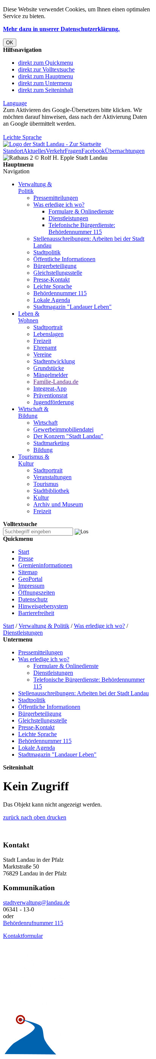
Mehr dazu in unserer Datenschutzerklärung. (61, 29)
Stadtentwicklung (54, 361)
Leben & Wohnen (28, 317)
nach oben (32, 817)
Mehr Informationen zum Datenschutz (48, 130)
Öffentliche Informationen (64, 259)
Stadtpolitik (47, 252)
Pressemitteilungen (55, 198)
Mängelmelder (50, 375)
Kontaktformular (23, 936)
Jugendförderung (53, 402)
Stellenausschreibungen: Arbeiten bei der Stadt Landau (83, 693)
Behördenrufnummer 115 (33, 923)
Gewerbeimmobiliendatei (63, 429)
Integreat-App (50, 388)
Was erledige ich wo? (58, 204)
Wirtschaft (45, 422)
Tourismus (45, 484)
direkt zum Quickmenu (45, 62)
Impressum (31, 585)
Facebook (93, 151)
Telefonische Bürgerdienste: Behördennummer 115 (81, 228)
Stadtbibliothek (51, 490)
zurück (11, 817)
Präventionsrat (50, 395)
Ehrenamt (44, 347)
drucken (55, 817)
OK (9, 42)
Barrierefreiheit (36, 613)
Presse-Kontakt (51, 279)
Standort (13, 151)
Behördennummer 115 (60, 293)
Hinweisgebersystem (43, 606)
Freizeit (42, 341)
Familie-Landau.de (55, 381)
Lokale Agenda (51, 300)
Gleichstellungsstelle (57, 272)
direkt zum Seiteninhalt (45, 90)
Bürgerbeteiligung (54, 266)
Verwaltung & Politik (44, 626)
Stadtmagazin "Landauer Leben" (72, 307)
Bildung (43, 450)
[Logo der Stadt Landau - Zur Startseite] (52, 144)
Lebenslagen (48, 334)
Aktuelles (34, 151)
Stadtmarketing (51, 443)
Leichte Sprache (22, 137)
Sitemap (27, 572)
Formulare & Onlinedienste (81, 211)
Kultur (41, 497)
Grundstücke (48, 368)
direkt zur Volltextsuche (46, 69)
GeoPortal (30, 579)
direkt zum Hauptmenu (45, 76)
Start (23, 551)
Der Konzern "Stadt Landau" (68, 436)
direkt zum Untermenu (45, 83)
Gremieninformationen (45, 565)
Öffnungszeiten (36, 592)
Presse (25, 558)
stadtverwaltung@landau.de (36, 902)
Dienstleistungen (68, 218)
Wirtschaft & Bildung (33, 412)
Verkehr (55, 151)
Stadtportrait (47, 327)
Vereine (42, 354)
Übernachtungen (125, 151)
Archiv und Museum (58, 504)
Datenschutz (33, 599)
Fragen (73, 151)
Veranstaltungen (52, 477)
